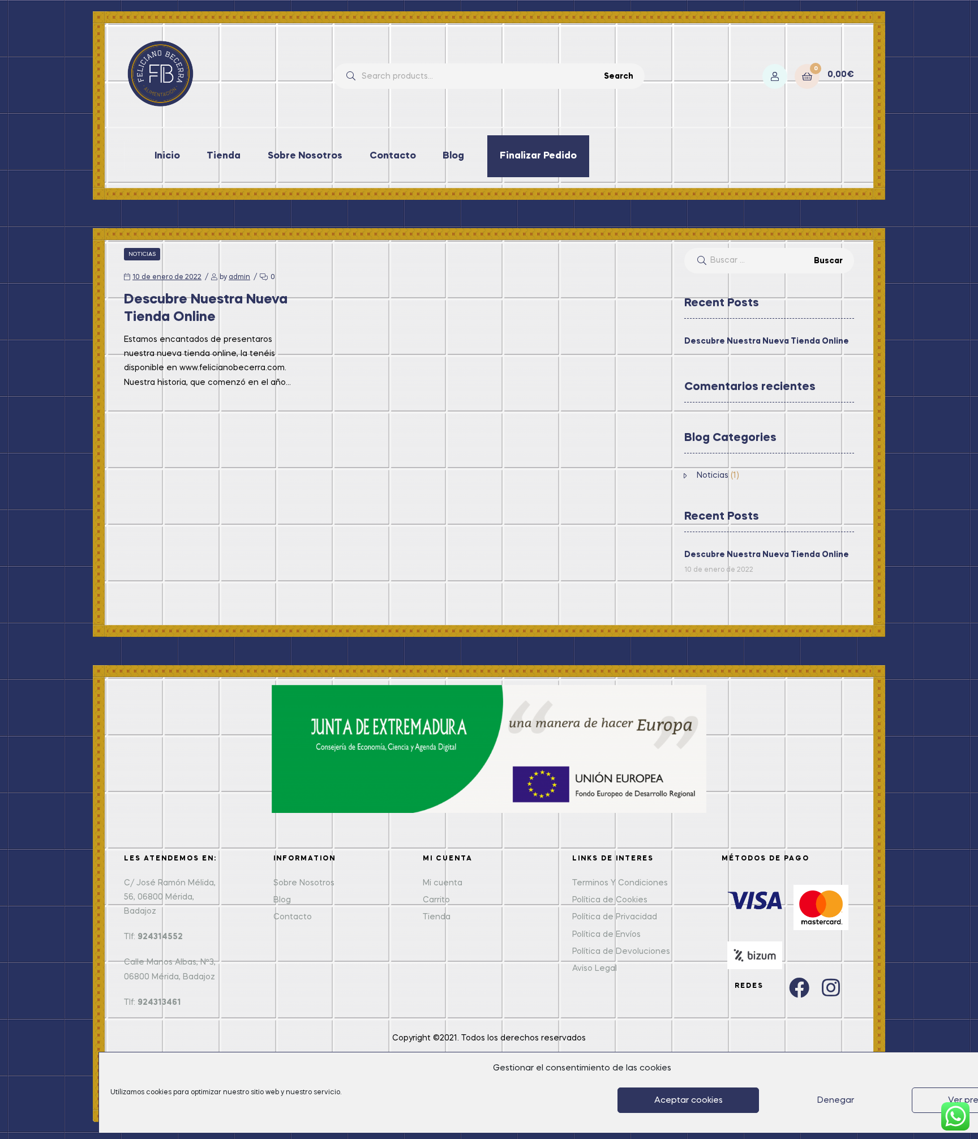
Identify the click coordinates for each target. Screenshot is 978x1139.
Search (618, 76)
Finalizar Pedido (538, 156)
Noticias (142, 254)
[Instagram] (831, 988)
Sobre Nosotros (305, 156)
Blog (453, 156)
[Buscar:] (769, 260)
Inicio (167, 156)
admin (239, 277)
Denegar (835, 1100)
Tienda (224, 156)
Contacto (393, 156)
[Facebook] (799, 988)
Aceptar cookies (688, 1100)
